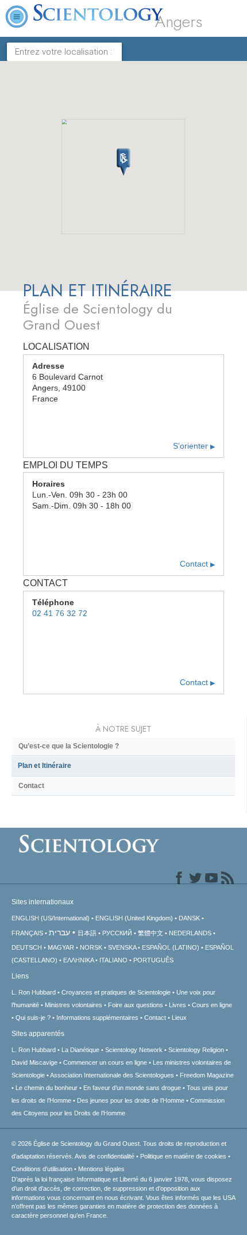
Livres (177, 1004)
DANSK (189, 918)
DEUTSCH (26, 947)
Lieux (179, 1017)
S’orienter (194, 446)
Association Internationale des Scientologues (112, 1075)
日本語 (87, 933)
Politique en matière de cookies (183, 1156)
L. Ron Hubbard (33, 992)
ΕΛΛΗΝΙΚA (78, 960)
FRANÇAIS (27, 933)
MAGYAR (61, 947)
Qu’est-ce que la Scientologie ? (68, 746)
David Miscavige (34, 1062)
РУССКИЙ (117, 933)
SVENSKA (122, 947)
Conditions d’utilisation (41, 1168)
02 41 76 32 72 (59, 613)
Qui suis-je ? (33, 1017)
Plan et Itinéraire (44, 766)
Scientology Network (134, 1049)
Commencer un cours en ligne (105, 1062)
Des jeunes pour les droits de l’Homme (130, 1100)
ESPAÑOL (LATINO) (170, 947)
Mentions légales (101, 1168)
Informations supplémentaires (97, 1017)
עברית (59, 932)
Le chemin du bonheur (47, 1087)
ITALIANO (113, 960)
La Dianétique (80, 1049)
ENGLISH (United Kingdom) (134, 918)
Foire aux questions (135, 1004)
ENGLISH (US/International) (50, 918)
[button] (123, 162)
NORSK (91, 947)
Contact (197, 564)
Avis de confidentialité (104, 1156)
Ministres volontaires (73, 1004)
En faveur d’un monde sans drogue (132, 1087)
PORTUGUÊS (153, 960)
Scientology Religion (196, 1049)
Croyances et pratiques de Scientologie (116, 992)
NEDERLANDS (190, 933)
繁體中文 (150, 933)
